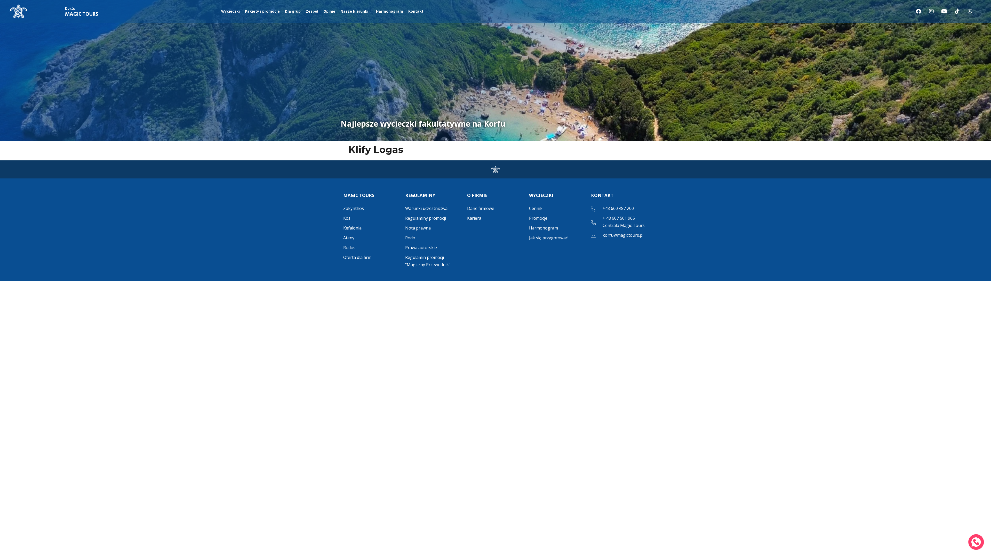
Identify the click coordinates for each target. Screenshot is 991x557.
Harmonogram (389, 11)
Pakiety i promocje (262, 11)
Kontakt (415, 11)
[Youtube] (944, 11)
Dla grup (293, 11)
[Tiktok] (957, 11)
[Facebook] (918, 11)
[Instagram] (931, 11)
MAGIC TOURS (81, 12)
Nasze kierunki (354, 11)
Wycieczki (230, 11)
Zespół (312, 11)
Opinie (329, 11)
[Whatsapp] (970, 11)
